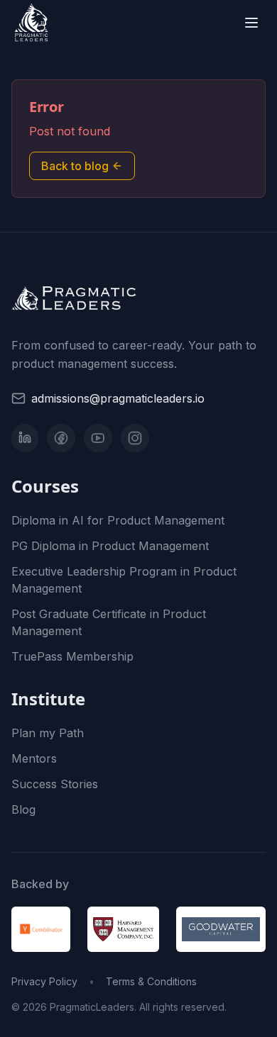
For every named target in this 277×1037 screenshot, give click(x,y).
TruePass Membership (72, 656)
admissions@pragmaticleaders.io (118, 398)
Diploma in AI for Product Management (117, 520)
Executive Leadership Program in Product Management (124, 579)
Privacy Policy (44, 981)
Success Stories (54, 784)
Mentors (34, 758)
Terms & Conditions (151, 981)
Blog (23, 809)
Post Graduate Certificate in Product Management (108, 622)
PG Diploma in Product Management (110, 546)
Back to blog (75, 166)
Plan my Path (47, 733)
